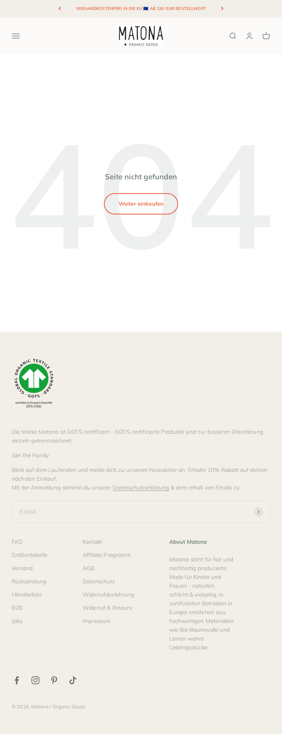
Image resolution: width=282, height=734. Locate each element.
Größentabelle (29, 554)
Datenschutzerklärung (141, 487)
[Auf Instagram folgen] (35, 680)
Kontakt (92, 541)
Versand (22, 568)
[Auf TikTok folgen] (73, 680)
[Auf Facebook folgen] (17, 680)
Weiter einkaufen (141, 203)
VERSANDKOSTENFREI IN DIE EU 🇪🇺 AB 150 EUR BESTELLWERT (141, 8)
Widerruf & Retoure (107, 607)
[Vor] (222, 8)
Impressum (97, 620)
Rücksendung (29, 581)
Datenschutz (99, 581)
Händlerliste (27, 594)
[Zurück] (59, 8)
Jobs (17, 620)
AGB (88, 568)
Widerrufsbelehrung (108, 594)
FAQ (17, 541)
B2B (17, 607)
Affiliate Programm (107, 554)
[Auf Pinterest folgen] (54, 680)
